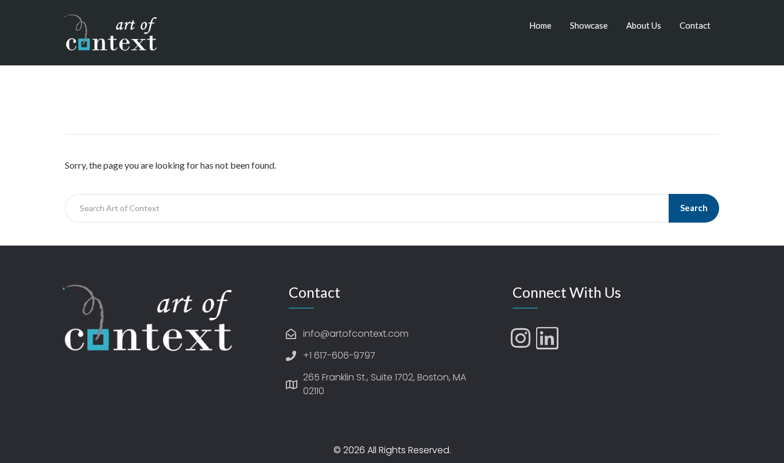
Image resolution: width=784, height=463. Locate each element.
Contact (695, 25)
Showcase (589, 25)
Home (540, 25)
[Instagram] (521, 338)
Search (694, 208)
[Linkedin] (547, 338)
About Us (643, 25)
